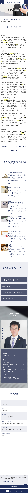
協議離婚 (3, 129)
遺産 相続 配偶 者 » (21, 146)
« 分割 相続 (4, 146)
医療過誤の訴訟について (8, 98)
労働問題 (3, 66)
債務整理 (3, 35)
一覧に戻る (14, 150)
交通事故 (3, 51)
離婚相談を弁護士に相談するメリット (11, 113)
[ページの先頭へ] (25, 486)
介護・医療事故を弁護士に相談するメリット (13, 82)
